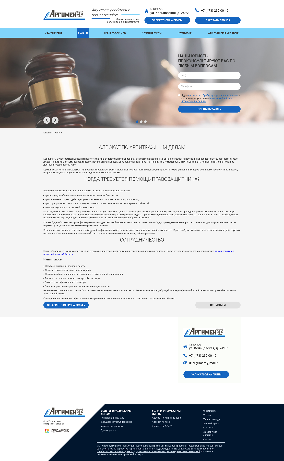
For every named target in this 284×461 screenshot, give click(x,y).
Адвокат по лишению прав (166, 417)
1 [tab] (137, 121)
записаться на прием (167, 20)
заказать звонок (218, 20)
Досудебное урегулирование (116, 421)
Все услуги (218, 305)
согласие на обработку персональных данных (213, 95)
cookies (126, 445)
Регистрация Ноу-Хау (112, 417)
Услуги (83, 32)
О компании (53, 32)
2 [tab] (141, 121)
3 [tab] (145, 121)
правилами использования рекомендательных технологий (168, 451)
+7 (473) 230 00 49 (214, 10)
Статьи (207, 439)
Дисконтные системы (223, 32)
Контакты (185, 32)
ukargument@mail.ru (204, 363)
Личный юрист (152, 32)
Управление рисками (112, 426)
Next (55, 120)
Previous (46, 120)
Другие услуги (108, 430)
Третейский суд (115, 32)
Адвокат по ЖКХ (161, 421)
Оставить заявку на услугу (66, 305)
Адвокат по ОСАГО (162, 426)
